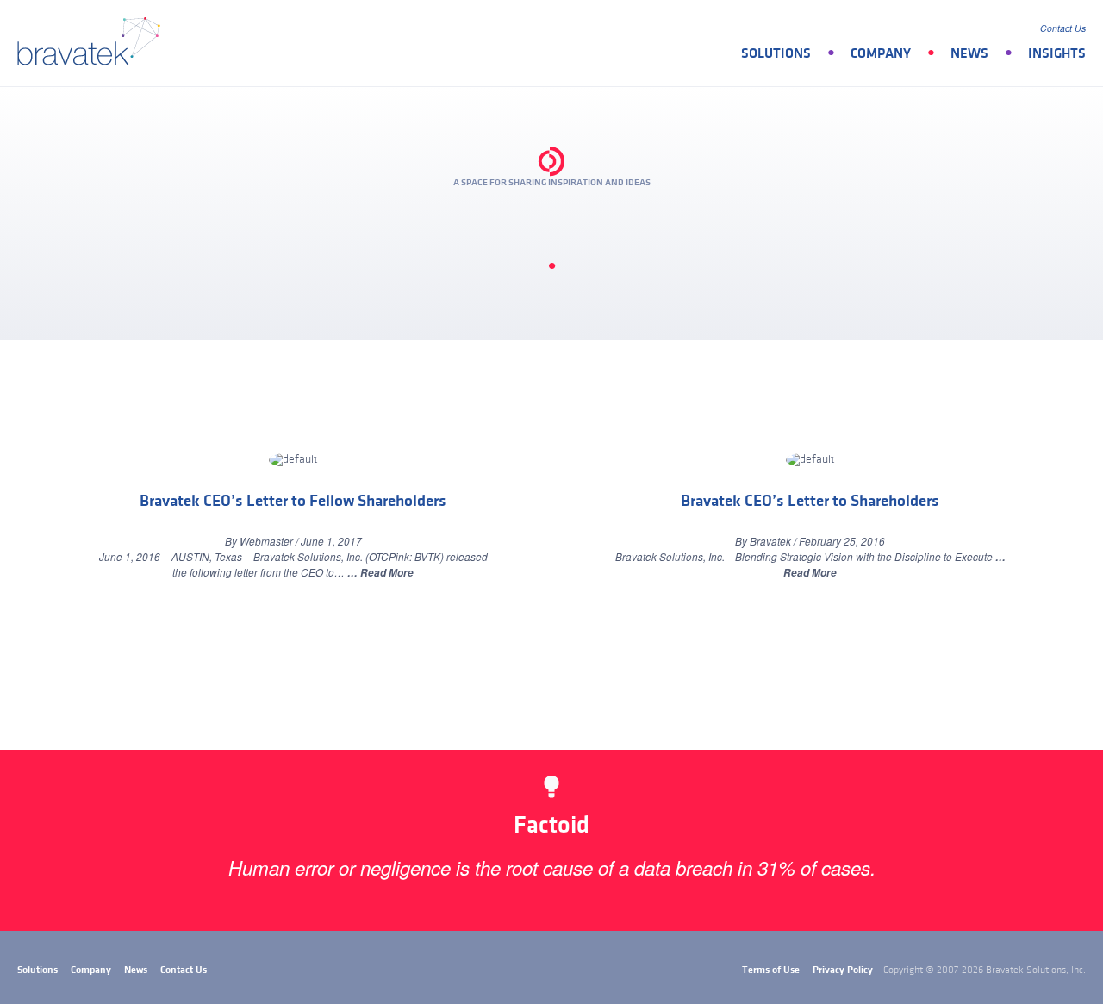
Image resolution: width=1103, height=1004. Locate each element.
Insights (1057, 53)
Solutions (776, 53)
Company (881, 53)
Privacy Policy (843, 969)
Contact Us (1063, 28)
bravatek (92, 43)
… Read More (380, 572)
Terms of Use (771, 969)
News (969, 53)
